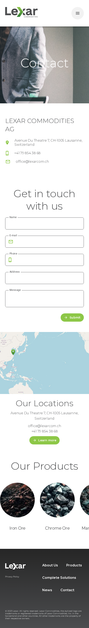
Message (15, 290)
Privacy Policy (12, 576)
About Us (50, 565)
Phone (13, 253)
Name (13, 217)
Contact (67, 590)
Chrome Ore (57, 528)
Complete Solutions (59, 578)
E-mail (13, 235)
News (47, 590)
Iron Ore (17, 528)
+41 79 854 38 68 (27, 153)
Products (74, 565)
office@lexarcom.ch (32, 162)
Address (15, 271)
